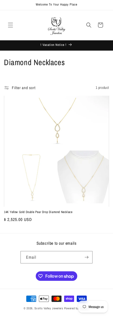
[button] (10, 25)
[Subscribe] (86, 257)
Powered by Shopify (77, 308)
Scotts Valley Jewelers (48, 308)
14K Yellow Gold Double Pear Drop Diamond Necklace (38, 212)
